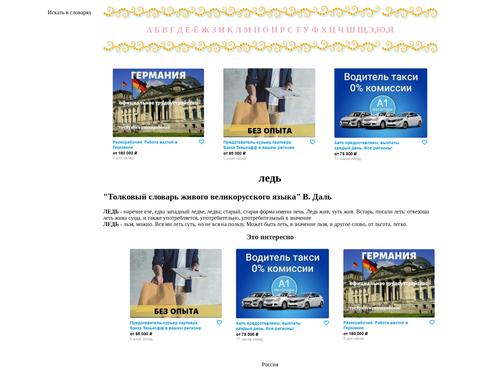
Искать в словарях (69, 12)
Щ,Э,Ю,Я (375, 29)
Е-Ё (192, 29)
